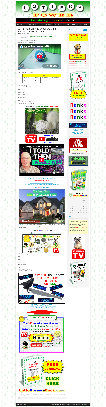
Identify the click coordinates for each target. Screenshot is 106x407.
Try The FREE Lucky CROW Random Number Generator (78, 131)
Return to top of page (21, 404)
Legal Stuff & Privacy (80, 227)
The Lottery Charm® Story (33, 178)
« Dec (70, 216)
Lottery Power (53, 12)
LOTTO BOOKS (48, 233)
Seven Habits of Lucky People (42, 180)
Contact (19, 24)
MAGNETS (57, 233)
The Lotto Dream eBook (42, 187)
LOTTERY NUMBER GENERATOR (41, 307)
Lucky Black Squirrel (23, 224)
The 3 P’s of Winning (47, 24)
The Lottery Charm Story (31, 24)
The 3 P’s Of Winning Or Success (48, 178)
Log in (87, 404)
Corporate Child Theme (65, 404)
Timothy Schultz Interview (62, 24)
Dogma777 (31, 33)
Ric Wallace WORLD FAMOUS (79, 24)
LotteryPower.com (78, 39)
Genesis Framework (76, 404)
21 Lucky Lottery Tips (35, 183)
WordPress (83, 404)
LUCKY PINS (27, 233)
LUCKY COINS (37, 233)
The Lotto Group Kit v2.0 (47, 183)
